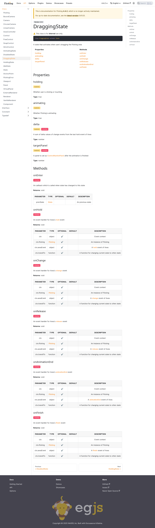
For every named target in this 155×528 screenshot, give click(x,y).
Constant (6, 112)
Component (8, 104)
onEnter (83, 53)
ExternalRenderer (10, 93)
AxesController (9, 32)
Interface (5, 108)
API (24, 3)
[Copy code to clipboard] (120, 38)
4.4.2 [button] (104, 3)
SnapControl (8, 43)
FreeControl (8, 39)
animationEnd (61, 372)
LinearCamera (9, 28)
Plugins (41, 3)
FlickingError (8, 77)
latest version (72, 15)
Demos (49, 3)
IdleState (6, 66)
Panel (5, 85)
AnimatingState (9, 51)
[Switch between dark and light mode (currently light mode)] (133, 3)
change (59, 271)
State (5, 70)
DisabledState (9, 55)
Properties (131, 11)
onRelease (84, 61)
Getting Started (16, 484)
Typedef (5, 115)
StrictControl (8, 47)
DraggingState (9, 58)
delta (37, 59)
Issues (104, 487)
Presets (69, 3)
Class (4, 9)
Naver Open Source (110, 491)
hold (57, 220)
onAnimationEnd (86, 64)
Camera (6, 20)
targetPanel (40, 61)
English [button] (116, 3)
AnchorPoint (8, 74)
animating (39, 56)
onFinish (83, 67)
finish (58, 423)
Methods (130, 26)
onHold (83, 56)
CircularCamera (9, 24)
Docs (19, 3)
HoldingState (8, 62)
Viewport (7, 81)
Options (32, 3)
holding (38, 53)
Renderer (7, 96)
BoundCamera (9, 16)
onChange (84, 59)
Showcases (59, 3)
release (59, 321)
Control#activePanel (55, 156)
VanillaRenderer (9, 100)
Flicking (6, 13)
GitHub (126, 3)
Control (6, 35)
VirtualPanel (8, 89)
